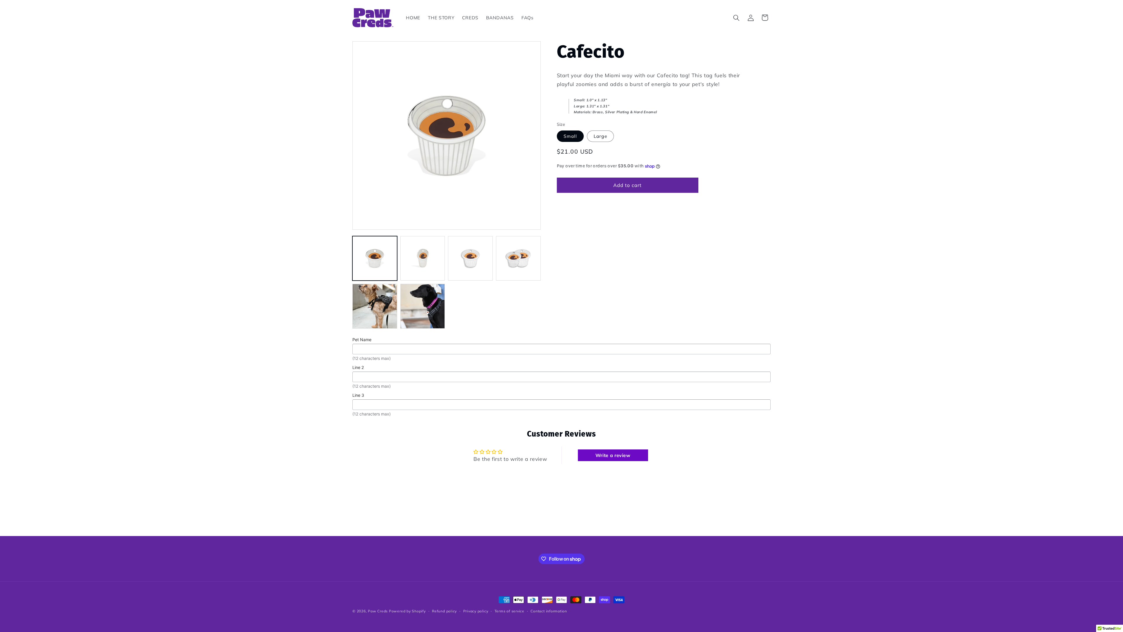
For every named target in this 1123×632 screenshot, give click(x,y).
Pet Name (361, 339)
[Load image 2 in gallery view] (422, 258)
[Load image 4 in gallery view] (518, 258)
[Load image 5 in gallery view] (374, 306)
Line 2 (358, 367)
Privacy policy (475, 611)
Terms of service (509, 611)
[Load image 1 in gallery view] (374, 258)
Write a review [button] (613, 455)
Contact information (549, 611)
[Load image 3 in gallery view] (470, 258)
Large (600, 136)
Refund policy (444, 611)
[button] (736, 18)
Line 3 (358, 395)
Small (570, 136)
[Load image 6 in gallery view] (422, 306)
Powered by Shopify (407, 611)
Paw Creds (378, 611)
